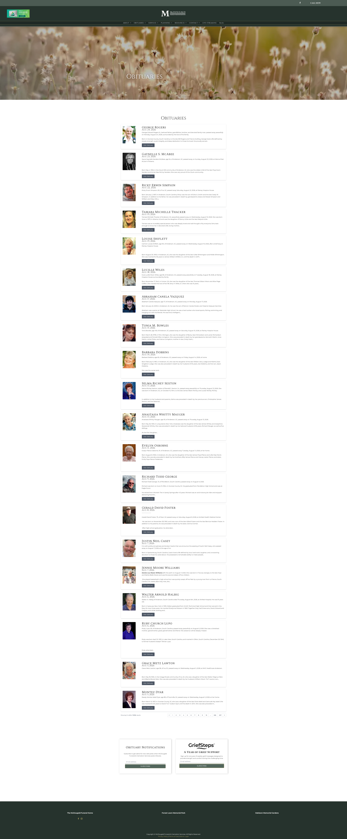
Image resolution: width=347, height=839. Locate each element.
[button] (315, 3)
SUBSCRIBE (145, 766)
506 (215, 715)
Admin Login (184, 836)
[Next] (224, 715)
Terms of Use (173, 836)
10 (206, 715)
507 (220, 715)
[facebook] (300, 3)
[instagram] (81, 818)
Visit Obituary (148, 145)
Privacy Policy (163, 836)
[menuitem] (127, 23)
